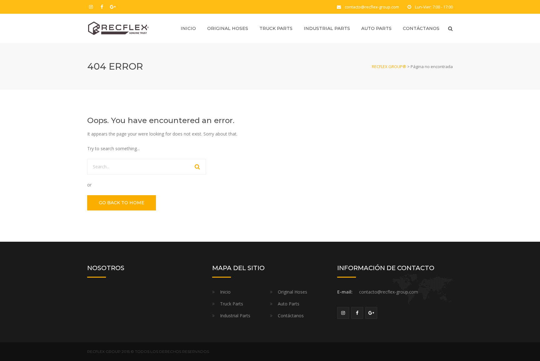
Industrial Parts (327, 28)
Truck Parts (275, 28)
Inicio (188, 28)
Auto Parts (376, 28)
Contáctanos (421, 28)
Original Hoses (227, 28)
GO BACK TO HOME (121, 202)
